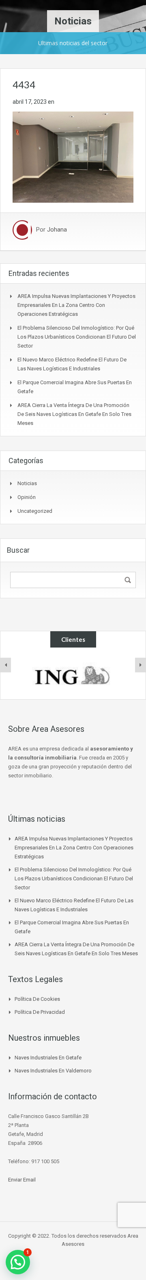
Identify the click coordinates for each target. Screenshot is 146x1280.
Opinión (26, 497)
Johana (57, 230)
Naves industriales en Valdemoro (53, 1071)
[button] (18, 1262)
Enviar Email (22, 1180)
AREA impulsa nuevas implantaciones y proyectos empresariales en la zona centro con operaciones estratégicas (76, 305)
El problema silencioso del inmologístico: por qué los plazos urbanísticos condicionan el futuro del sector (76, 337)
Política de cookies (37, 999)
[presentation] (5, 665)
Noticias (27, 483)
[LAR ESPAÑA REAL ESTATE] (73, 673)
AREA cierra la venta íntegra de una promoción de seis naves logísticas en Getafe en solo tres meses (74, 414)
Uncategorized (34, 511)
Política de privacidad (40, 1012)
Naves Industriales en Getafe (48, 1058)
